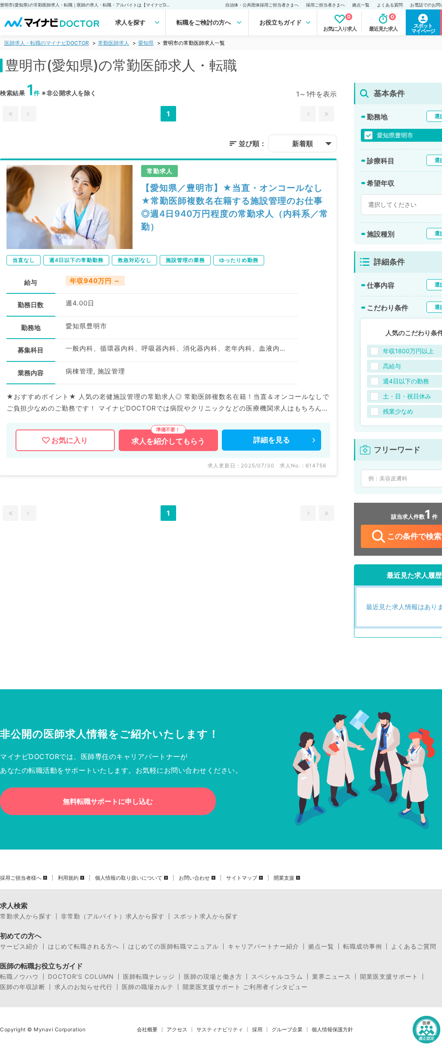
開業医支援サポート (389, 977)
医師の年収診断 (22, 987)
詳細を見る (271, 440)
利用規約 (68, 878)
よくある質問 (390, 4)
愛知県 (146, 43)
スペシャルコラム (277, 977)
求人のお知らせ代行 (83, 987)
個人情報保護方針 (332, 1029)
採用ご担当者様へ (20, 878)
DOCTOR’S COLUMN (81, 977)
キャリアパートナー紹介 (263, 946)
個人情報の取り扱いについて (128, 878)
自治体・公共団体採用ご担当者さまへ (262, 4)
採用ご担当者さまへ (325, 4)
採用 (257, 1029)
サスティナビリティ (219, 1029)
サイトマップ (241, 878)
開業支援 (284, 878)
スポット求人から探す (206, 916)
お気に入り (69, 440)
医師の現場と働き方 (213, 977)
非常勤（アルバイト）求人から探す (112, 916)
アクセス (177, 1029)
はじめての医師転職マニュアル (173, 946)
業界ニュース (331, 977)
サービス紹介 (19, 946)
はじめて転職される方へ (83, 946)
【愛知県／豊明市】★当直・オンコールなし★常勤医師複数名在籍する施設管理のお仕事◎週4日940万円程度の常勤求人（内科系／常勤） (234, 207)
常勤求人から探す (26, 916)
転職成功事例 (362, 946)
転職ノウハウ (19, 977)
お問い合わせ (194, 878)
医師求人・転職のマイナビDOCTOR (46, 43)
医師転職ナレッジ (149, 977)
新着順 (302, 143)
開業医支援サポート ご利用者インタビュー (245, 987)
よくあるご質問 (413, 946)
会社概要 (147, 1029)
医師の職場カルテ (148, 987)
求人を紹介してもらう (168, 441)
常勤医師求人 (113, 43)
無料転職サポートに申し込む (108, 801)
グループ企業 (287, 1029)
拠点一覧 (360, 4)
